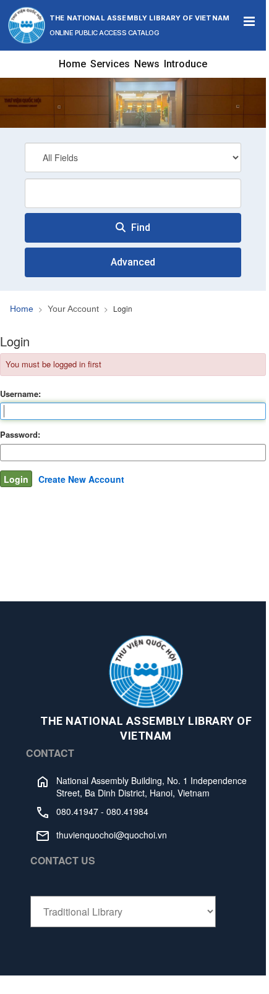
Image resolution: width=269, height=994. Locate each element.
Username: (20, 393)
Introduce (185, 64)
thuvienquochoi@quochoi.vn (111, 835)
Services (110, 64)
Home (72, 64)
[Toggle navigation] (249, 21)
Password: (20, 434)
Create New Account (81, 479)
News (147, 64)
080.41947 (77, 811)
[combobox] (133, 193)
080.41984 (127, 811)
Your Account (73, 309)
